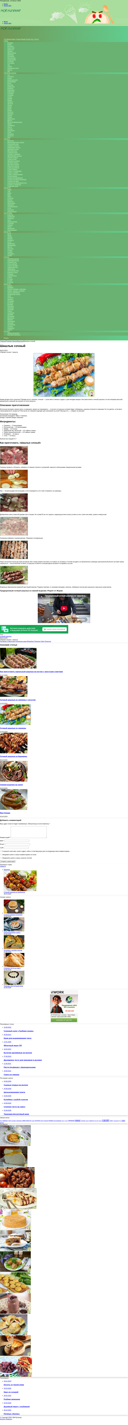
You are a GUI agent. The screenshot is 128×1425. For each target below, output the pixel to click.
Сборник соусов (13, 259)
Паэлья (10, 129)
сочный (2, 636)
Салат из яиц (12, 159)
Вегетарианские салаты (15, 142)
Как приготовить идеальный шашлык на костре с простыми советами (31, 672)
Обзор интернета (13, 333)
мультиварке (57, 1120)
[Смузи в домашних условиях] (15, 1313)
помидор (91, 1120)
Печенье (10, 297)
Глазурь (10, 326)
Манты (9, 120)
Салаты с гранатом (14, 184)
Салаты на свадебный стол (17, 183)
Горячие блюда (10, 73)
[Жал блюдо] (13, 809)
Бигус (9, 83)
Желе (9, 235)
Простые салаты (13, 166)
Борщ (9, 44)
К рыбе (9, 281)
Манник (10, 319)
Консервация (12, 230)
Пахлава (10, 306)
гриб (9, 1120)
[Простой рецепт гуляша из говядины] (17, 1187)
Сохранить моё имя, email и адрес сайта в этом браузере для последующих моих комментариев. (36, 851)
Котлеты (10, 112)
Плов (9, 132)
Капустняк (11, 48)
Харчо (9, 66)
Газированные (12, 206)
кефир (33, 1120)
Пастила (10, 248)
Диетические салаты (14, 156)
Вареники (10, 92)
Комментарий (5, 837)
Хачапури (10, 313)
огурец (66, 1120)
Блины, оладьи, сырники (16, 291)
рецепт (100, 1120)
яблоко (2, 1122)
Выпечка (7, 284)
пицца (87, 1120)
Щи (8, 71)
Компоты (10, 201)
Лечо (9, 220)
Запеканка (11, 321)
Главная (3, 341)
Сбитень (10, 198)
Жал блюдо (5, 813)
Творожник (11, 324)
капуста (28, 1120)
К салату (10, 282)
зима (24, 1120)
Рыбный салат (12, 152)
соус (111, 1121)
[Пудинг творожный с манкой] (13, 1166)
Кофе (9, 193)
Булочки (10, 302)
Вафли (9, 286)
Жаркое (10, 102)
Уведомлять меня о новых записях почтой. (17, 858)
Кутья (9, 242)
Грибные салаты (13, 146)
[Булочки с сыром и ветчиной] (13, 1334)
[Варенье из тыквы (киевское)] (16, 1376)
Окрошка (10, 54)
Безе (9, 233)
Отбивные (11, 125)
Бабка (9, 78)
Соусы (6, 257)
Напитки (7, 188)
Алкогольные (12, 211)
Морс (9, 196)
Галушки (10, 93)
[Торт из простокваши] (15, 1250)
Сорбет (10, 252)
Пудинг (9, 250)
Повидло (10, 218)
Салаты (7, 139)
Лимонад (10, 205)
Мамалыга (11, 119)
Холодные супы (13, 68)
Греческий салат (13, 144)
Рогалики (10, 301)
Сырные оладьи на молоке (13, 915)
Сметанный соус (13, 260)
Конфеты (10, 240)
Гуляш (9, 97)
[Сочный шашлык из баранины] (13, 753)
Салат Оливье (12, 169)
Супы (6, 41)
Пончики (10, 323)
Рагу (9, 137)
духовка (13, 1120)
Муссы (9, 247)
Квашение (11, 228)
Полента (10, 135)
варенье (5, 1120)
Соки (9, 208)
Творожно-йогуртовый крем (13, 986)
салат (105, 1120)
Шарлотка (10, 318)
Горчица (10, 274)
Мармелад (11, 243)
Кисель (9, 200)
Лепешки (10, 308)
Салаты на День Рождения (16, 179)
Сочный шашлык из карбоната (14, 892)
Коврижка (10, 328)
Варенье (10, 215)
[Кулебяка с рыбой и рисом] (14, 948)
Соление (10, 223)
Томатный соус (12, 267)
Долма (9, 98)
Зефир (9, 237)
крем (42, 1120)
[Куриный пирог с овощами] (15, 1355)
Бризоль (10, 88)
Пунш (9, 189)
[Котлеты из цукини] (15, 1292)
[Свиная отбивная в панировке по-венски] (15, 1145)
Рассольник (11, 58)
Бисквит (10, 304)
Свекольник (11, 59)
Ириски (10, 238)
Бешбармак (11, 81)
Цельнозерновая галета (12, 932)
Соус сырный (12, 264)
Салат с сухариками (14, 171)
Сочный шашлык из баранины (13, 756)
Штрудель (10, 316)
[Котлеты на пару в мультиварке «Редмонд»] (15, 1271)
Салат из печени (13, 167)
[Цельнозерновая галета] (14, 931)
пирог (78, 1120)
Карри (9, 107)
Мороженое (11, 245)
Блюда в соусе (12, 272)
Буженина (11, 90)
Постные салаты (13, 164)
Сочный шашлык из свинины (13, 728)
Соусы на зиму (12, 265)
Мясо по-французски (14, 122)
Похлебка (10, 56)
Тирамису (10, 254)
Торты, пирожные (13, 292)
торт (123, 1120)
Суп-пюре (10, 63)
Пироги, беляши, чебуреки (16, 289)
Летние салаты (12, 157)
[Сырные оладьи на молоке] (14, 913)
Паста (9, 127)
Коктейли (10, 210)
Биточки (10, 85)
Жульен (10, 103)
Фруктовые (11, 203)
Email (2, 844)
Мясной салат (12, 151)
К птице (10, 279)
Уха (8, 65)
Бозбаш (10, 43)
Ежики (9, 100)
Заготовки (8, 213)
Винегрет (10, 140)
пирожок (83, 1120)
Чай (8, 191)
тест (120, 1120)
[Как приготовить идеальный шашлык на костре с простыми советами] (18, 668)
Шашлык (20, 341)
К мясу (9, 277)
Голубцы (10, 95)
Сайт (1, 847)
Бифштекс (11, 86)
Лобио (9, 117)
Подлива (10, 134)
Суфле (9, 329)
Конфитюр (11, 216)
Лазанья (10, 113)
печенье (71, 1121)
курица (51, 1120)
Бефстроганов (12, 80)
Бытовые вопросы (13, 335)
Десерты (7, 232)
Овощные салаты (13, 161)
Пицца (9, 311)
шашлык (8, 636)
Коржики (10, 287)
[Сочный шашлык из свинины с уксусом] (13, 696)
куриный (46, 1120)
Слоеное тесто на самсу (12, 968)
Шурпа (9, 70)
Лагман (10, 51)
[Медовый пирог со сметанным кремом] (15, 1229)
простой (96, 1120)
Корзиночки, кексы (13, 294)
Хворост (10, 299)
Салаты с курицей (13, 154)
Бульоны (10, 46)
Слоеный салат (12, 186)
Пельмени (11, 130)
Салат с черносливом (15, 174)
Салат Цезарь (12, 176)
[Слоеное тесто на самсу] (14, 966)
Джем (9, 227)
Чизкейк (10, 314)
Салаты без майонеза (15, 178)
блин (1, 1120)
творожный (116, 1120)
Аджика (10, 225)
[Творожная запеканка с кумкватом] (18, 1208)
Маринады (11, 269)
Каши (9, 108)
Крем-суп (10, 49)
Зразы (9, 105)
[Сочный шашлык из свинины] (15, 724)
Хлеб (9, 296)
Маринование (12, 221)
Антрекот (10, 76)
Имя (2, 841)
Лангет (9, 115)
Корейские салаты (13, 147)
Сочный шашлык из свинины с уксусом (18, 700)
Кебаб (9, 110)
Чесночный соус (13, 270)
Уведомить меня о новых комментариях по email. (19, 854)
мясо (63, 1120)
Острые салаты (12, 162)
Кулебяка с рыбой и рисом (13, 950)
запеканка (19, 1120)
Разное (7, 331)
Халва (9, 255)
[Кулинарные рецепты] (10, 18)
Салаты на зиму (13, 181)
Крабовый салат (13, 149)
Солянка (10, 61)
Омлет (9, 124)
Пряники (10, 309)
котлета (37, 1120)
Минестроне (11, 53)
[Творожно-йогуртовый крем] (14, 984)
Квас (9, 194)
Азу (8, 75)
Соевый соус (12, 262)
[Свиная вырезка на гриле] (14, 781)
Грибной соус (12, 275)
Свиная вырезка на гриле (11, 785)
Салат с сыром (12, 173)
